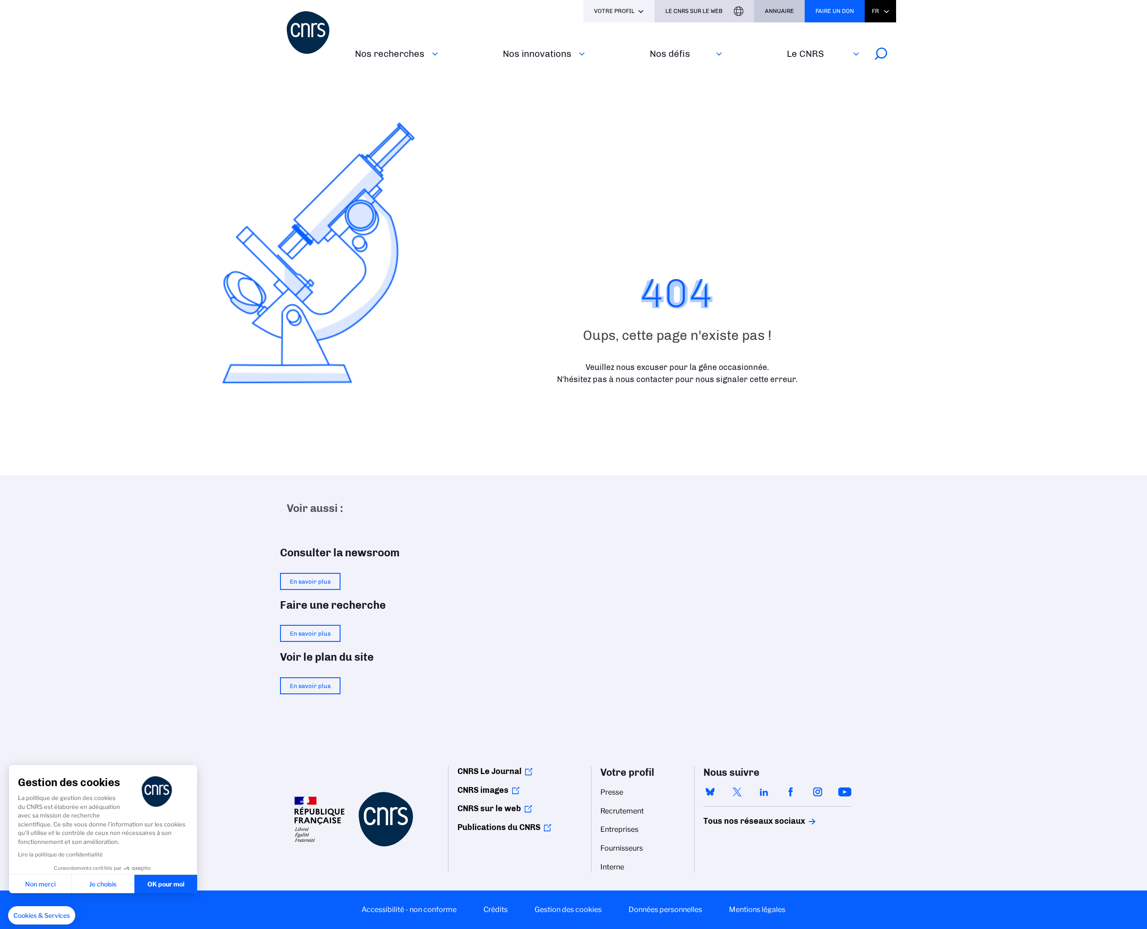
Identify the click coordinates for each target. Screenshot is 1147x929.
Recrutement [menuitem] (622, 811)
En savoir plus (310, 581)
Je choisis (102, 884)
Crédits (495, 909)
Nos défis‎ (670, 53)
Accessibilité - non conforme (409, 909)
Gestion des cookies (568, 909)
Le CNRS (805, 53)
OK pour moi (166, 884)
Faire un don (834, 11)
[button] (41, 915)
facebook (791, 792)
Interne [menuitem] (612, 867)
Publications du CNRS (498, 827)
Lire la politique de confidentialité (60, 854)
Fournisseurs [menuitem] (621, 848)
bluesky (710, 792)
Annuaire (779, 11)
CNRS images (483, 790)
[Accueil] (315, 32)
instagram (817, 792)
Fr (875, 11)
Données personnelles (665, 909)
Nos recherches (389, 53)
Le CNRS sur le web (694, 11)
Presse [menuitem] (611, 792)
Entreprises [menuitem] (619, 829)
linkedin (764, 792)
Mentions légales (757, 909)
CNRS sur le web (489, 808)
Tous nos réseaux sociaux (738, 821)
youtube (844, 792)
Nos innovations (537, 53)
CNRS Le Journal (489, 771)
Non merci (40, 884)
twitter (737, 792)
